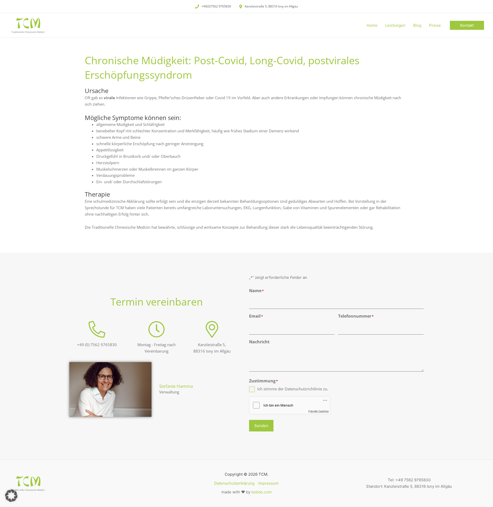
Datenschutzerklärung (234, 483)
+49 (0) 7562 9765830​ (97, 344)
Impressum (268, 483)
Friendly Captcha (318, 411)
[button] (467, 25)
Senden (261, 425)
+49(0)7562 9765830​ (216, 6)
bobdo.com (261, 492)
